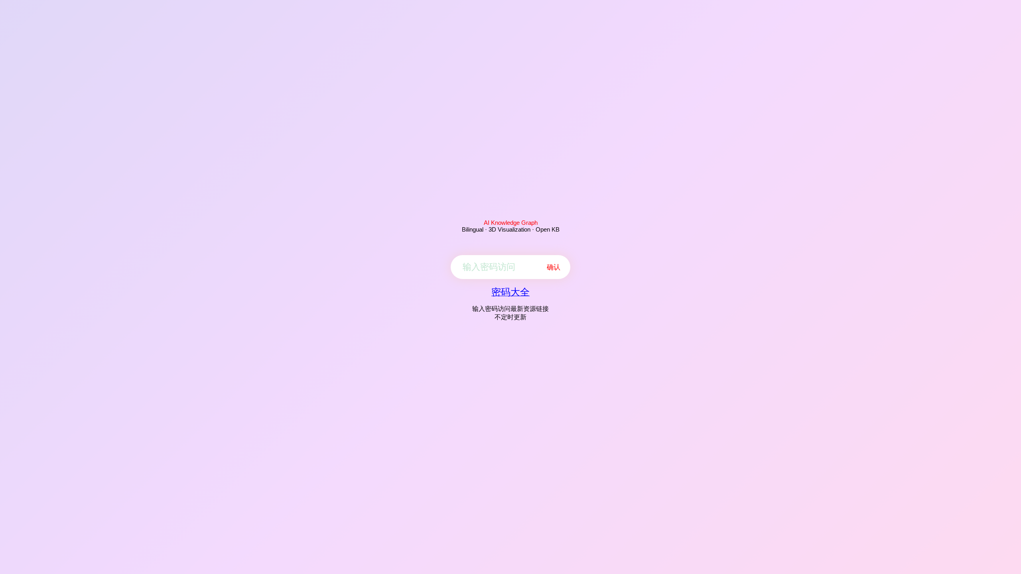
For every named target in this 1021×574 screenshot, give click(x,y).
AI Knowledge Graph (511, 222)
